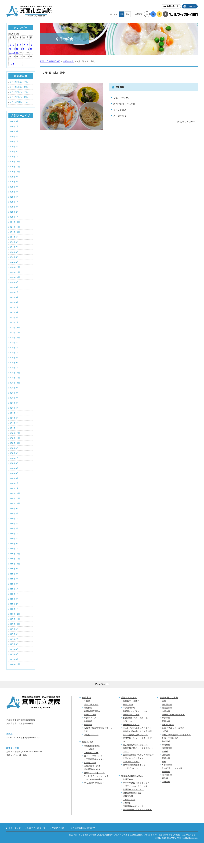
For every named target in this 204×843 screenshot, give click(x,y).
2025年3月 (13, 206)
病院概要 (88, 707)
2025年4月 (13, 201)
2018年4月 (13, 594)
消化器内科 (167, 704)
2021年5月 (13, 407)
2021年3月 (13, 418)
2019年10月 (14, 503)
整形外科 (166, 741)
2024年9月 (13, 237)
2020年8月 (13, 453)
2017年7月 (13, 639)
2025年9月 (13, 176)
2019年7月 (13, 518)
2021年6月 (13, 403)
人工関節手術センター (94, 759)
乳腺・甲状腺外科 (170, 737)
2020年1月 (13, 488)
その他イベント (91, 734)
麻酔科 (165, 778)
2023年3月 (13, 312)
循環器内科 (167, 707)
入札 (86, 731)
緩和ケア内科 (168, 724)
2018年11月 (14, 558)
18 (13, 52)
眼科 (164, 761)
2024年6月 (13, 252)
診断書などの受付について (135, 711)
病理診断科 (167, 774)
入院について (129, 721)
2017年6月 (13, 644)
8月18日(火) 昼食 (19, 97)
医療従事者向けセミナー (134, 806)
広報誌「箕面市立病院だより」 (98, 727)
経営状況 (88, 724)
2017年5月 (13, 649)
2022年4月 (13, 352)
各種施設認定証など (93, 711)
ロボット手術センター (94, 755)
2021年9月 (13, 387)
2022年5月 (13, 347)
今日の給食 (68, 61)
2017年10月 (14, 624)
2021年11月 (14, 377)
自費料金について (131, 724)
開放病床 (127, 802)
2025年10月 (14, 171)
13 (20, 48)
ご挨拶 (87, 701)
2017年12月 (14, 614)
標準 (122, 14)
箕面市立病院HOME (50, 61)
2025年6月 (13, 191)
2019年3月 (13, 538)
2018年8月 (13, 573)
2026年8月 (13, 121)
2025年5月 (13, 196)
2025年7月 (13, 186)
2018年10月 (14, 563)
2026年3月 (13, 146)
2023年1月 (13, 322)
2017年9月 (13, 629)
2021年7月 (13, 397)
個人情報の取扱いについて (135, 744)
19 (17, 52)
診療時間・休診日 (131, 701)
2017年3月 (13, 659)
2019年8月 (13, 513)
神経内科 (166, 717)
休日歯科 (166, 781)
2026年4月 (13, 141)
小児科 (165, 731)
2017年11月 (14, 619)
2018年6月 (13, 583)
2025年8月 (13, 181)
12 (17, 48)
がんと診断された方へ (94, 782)
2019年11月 (14, 498)
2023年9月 (13, 282)
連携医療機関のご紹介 (133, 792)
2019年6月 (13, 523)
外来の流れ (128, 704)
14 (24, 48)
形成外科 (166, 744)
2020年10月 (14, 443)
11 (13, 48)
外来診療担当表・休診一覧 (135, 717)
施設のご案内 (90, 714)
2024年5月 (13, 257)
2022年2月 (13, 362)
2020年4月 (13, 473)
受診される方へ (129, 697)
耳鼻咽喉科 (167, 764)
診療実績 (88, 721)
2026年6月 (13, 131)
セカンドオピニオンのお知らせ (137, 727)
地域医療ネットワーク (133, 789)
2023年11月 (14, 272)
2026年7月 (13, 126)
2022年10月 (14, 337)
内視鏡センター (91, 752)
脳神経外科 (167, 748)
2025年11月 (14, 166)
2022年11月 (14, 332)
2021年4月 (13, 413)
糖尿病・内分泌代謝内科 (173, 714)
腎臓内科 (166, 721)
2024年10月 (14, 232)
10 (10, 48)
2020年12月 (14, 433)
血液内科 (166, 711)
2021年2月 (13, 423)
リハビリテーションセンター (97, 775)
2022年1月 (13, 367)
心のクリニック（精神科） (174, 727)
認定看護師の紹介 (92, 769)
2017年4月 (13, 654)
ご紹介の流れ (129, 799)
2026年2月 (13, 151)
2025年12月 (14, 161)
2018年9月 (13, 568)
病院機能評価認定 (92, 745)
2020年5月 (13, 468)
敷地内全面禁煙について (134, 764)
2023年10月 (14, 277)
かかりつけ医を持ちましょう (136, 782)
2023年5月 (13, 302)
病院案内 (86, 697)
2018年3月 (13, 599)
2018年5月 (13, 588)
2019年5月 (13, 528)
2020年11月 (14, 438)
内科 (164, 701)
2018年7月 (13, 578)
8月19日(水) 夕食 (19, 82)
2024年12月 (14, 222)
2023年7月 (13, 292)
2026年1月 (13, 156)
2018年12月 (14, 553)
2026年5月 (13, 136)
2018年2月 (13, 603)
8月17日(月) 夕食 (19, 102)
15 (27, 48)
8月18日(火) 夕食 (19, 92)
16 (31, 48)
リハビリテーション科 (172, 768)
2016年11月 (14, 664)
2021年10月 (14, 382)
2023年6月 (13, 297)
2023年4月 (13, 307)
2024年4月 (13, 262)
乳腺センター (90, 762)
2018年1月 (13, 609)
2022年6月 (13, 342)
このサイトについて (132, 768)
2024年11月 (14, 227)
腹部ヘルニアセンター (94, 772)
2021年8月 (13, 392)
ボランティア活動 (131, 761)
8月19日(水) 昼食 (19, 87)
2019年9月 (13, 508)
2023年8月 (13, 287)
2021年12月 (14, 372)
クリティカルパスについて (135, 786)
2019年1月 (13, 548)
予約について (129, 707)
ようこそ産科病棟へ (93, 779)
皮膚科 (165, 751)
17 (10, 52)
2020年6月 (13, 463)
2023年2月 (13, 317)
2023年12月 (14, 267)
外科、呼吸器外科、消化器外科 (176, 734)
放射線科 (166, 771)
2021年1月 (13, 428)
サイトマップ (14, 828)
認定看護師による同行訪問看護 (137, 809)
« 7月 (14, 63)
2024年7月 (13, 247)
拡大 (128, 14)
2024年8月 (13, 242)
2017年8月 (13, 634)
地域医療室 (128, 779)
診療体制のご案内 (169, 697)
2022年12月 (14, 327)
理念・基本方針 (91, 704)
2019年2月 (13, 543)
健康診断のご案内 (131, 714)
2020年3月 (13, 478)
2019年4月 (13, 533)
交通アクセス (90, 717)
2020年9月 (13, 448)
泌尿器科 (166, 754)
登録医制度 (128, 796)
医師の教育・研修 (92, 765)
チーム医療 (89, 749)
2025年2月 (13, 212)
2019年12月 (14, 493)
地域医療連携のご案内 (132, 775)
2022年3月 (13, 357)
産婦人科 (166, 758)
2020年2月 (13, 483)
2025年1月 (13, 216)
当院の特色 (87, 741)
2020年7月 (13, 458)
